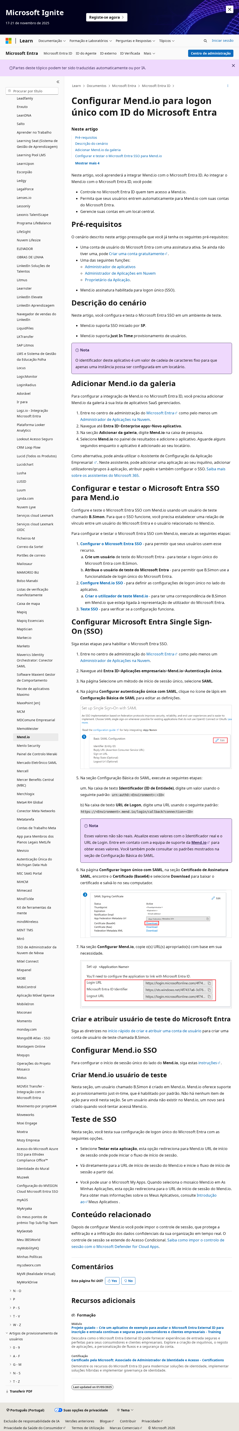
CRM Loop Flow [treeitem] (28, 447)
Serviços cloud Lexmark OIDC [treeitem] (35, 527)
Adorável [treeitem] (24, 393)
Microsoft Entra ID (156, 85)
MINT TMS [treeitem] (25, 930)
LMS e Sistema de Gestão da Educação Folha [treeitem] (36, 356)
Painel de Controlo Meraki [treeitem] (37, 754)
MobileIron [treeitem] (25, 1004)
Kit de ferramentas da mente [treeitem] (34, 910)
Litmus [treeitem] (22, 280)
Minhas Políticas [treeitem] (29, 1256)
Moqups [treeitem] (23, 1055)
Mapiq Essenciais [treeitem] (30, 620)
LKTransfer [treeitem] (25, 336)
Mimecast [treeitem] (24, 890)
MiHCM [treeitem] (22, 882)
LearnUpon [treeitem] (25, 163)
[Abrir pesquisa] (205, 41)
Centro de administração (211, 53)
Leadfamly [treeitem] (25, 98)
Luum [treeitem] (21, 490)
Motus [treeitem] (22, 1077)
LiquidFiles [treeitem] (25, 328)
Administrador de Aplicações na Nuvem (115, 419)
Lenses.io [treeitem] (24, 197)
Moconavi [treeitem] (24, 1012)
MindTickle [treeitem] (25, 899)
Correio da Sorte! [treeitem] (30, 546)
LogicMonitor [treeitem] (27, 376)
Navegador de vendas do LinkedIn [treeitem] (36, 317)
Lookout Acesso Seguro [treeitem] (35, 439)
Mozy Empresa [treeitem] (28, 1140)
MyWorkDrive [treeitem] (27, 1282)
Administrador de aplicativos (110, 266)
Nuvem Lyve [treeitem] (26, 507)
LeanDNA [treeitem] (24, 115)
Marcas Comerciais (124, 1428)
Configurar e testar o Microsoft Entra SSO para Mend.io (118, 156)
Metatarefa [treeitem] (25, 819)
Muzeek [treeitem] (23, 1177)
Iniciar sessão (222, 40)
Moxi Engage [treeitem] (27, 1123)
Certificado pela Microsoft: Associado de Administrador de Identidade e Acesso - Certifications (147, 1360)
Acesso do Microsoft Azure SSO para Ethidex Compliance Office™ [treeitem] (37, 1154)
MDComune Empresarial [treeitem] (36, 720)
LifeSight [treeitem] (24, 231)
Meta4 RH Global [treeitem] (30, 802)
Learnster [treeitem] (24, 288)
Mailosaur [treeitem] (24, 563)
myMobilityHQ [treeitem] (28, 1248)
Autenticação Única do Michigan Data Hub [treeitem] (34, 862)
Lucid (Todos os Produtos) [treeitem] (36, 456)
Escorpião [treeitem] (24, 172)
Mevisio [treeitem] (23, 850)
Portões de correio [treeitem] (31, 555)
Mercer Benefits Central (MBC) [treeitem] (35, 782)
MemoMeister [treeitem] (28, 728)
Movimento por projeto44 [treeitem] (36, 1106)
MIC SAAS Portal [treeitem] (29, 873)
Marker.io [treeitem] (24, 637)
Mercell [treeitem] (22, 771)
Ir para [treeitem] (22, 402)
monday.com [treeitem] (27, 1029)
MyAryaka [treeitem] (24, 1208)
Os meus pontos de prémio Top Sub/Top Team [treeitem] (37, 1220)
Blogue (105, 1421)
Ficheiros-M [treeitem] (26, 538)
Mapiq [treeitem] (22, 612)
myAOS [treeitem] (22, 1200)
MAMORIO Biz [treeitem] (28, 572)
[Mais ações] (228, 86)
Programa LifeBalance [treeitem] (34, 223)
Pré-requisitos (86, 137)
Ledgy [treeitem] (21, 180)
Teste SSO (89, 609)
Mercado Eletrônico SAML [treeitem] (37, 762)
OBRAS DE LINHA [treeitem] (30, 257)
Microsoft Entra (124, 85)
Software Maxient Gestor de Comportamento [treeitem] (36, 677)
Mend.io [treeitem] (23, 737)
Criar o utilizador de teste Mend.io (116, 596)
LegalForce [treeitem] (25, 189)
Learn (76, 85)
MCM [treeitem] (21, 711)
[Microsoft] (9, 41)
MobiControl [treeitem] (26, 987)
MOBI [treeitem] (21, 978)
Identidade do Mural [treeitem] (33, 1168)
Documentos (96, 85)
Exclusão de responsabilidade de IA (32, 1421)
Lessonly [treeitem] (23, 206)
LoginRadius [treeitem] (26, 385)
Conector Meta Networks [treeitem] (36, 811)
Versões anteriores (79, 1421)
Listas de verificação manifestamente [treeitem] (32, 592)
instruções (207, 1062)
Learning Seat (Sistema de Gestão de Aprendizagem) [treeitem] (37, 144)
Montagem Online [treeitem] (31, 1046)
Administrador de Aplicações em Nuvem (120, 273)
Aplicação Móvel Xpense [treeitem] (35, 995)
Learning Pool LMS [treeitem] (31, 155)
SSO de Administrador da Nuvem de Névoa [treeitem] (36, 950)
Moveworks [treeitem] (25, 1114)
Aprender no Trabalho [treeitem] (34, 132)
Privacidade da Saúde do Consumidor (33, 1428)
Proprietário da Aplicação (107, 279)
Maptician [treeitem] (24, 629)
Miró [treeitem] (20, 938)
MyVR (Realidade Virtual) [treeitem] (36, 1274)
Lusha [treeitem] (21, 473)
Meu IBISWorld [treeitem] (28, 1239)
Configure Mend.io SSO (101, 583)
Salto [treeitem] (21, 123)
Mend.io (199, 842)
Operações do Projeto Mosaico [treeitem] (33, 1066)
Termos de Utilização (88, 1428)
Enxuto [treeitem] (22, 106)
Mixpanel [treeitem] (24, 970)
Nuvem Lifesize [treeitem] (29, 240)
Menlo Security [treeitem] (28, 745)
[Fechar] (58, 82)
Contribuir (128, 1421)
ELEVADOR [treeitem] (25, 248)
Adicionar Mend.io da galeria (98, 150)
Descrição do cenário (91, 143)
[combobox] (32, 91)
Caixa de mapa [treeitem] (28, 603)
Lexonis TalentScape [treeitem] (32, 214)
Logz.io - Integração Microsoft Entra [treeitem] (32, 413)
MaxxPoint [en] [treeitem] (28, 703)
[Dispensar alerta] (229, 9)
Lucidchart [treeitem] (25, 464)
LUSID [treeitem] (21, 481)
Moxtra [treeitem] (22, 1132)
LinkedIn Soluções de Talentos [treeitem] (33, 268)
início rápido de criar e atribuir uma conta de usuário (154, 1030)
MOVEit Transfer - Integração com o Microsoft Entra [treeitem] (30, 1092)
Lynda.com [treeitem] (25, 498)
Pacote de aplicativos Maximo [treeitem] (33, 691)
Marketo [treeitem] (23, 646)
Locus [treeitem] (21, 368)
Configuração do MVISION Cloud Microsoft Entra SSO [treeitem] (37, 1188)
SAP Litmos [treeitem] (25, 345)
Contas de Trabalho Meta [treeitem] (36, 828)
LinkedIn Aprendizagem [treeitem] (35, 305)
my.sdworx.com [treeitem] (29, 1265)
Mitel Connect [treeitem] (28, 961)
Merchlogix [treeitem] (25, 794)
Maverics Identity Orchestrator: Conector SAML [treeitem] (35, 660)
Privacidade (151, 1421)
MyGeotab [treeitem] (25, 1231)
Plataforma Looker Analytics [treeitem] (31, 428)
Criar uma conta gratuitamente (136, 253)
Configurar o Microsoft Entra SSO (111, 543)
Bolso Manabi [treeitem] (27, 581)
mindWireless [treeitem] (27, 921)
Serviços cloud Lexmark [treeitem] (35, 515)
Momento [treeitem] (24, 1021)
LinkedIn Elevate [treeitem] (29, 297)
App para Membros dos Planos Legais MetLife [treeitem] (35, 839)
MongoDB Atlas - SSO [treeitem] (33, 1038)
